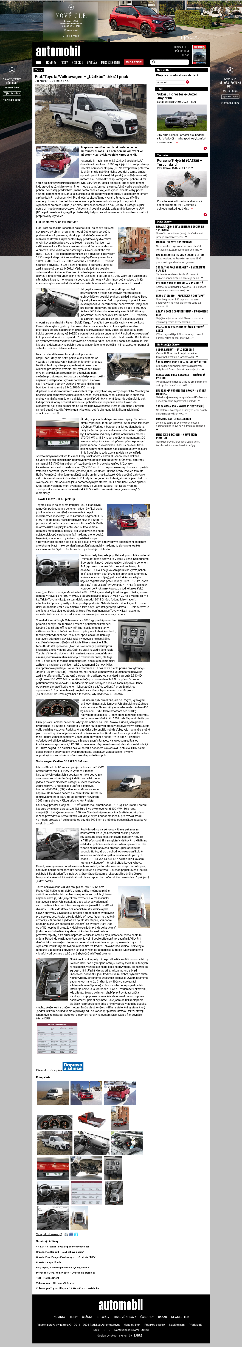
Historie (77, 62)
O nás (185, 55)
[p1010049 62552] (127, 1153)
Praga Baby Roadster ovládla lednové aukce (180, 328)
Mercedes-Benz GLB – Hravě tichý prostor (176, 436)
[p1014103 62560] (114, 1203)
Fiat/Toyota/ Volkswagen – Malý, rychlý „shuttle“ (63, 1267)
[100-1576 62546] (120, 1103)
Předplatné (182, 51)
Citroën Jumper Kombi (48, 1262)
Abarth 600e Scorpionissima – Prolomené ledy (182, 312)
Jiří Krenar (41, 81)
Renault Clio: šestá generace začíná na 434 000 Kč (180, 228)
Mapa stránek (131, 1324)
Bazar (162, 1317)
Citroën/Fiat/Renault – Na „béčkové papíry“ (60, 1252)
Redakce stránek (154, 1324)
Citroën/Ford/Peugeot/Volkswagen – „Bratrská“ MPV (65, 1257)
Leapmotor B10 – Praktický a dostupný (180, 295)
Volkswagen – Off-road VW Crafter (55, 1283)
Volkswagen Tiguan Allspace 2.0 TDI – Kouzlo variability (67, 1288)
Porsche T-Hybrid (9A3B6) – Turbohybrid (179, 162)
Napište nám (177, 1324)
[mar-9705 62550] (55, 1153)
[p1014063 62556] (54, 1203)
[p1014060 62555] (113, 1178)
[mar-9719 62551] (92, 1153)
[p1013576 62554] (87, 1178)
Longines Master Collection (173, 419)
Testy (64, 62)
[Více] (205, 149)
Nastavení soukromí (126, 1330)
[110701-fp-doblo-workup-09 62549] (120, 1129)
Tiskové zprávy (125, 1317)
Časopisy (147, 1317)
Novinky (51, 62)
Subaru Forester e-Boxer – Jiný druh (178, 96)
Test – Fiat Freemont (47, 1278)
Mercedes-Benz (110, 62)
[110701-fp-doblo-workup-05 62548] (92, 1129)
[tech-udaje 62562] (57, 1024)
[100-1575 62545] (87, 1103)
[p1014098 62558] (79, 1228)
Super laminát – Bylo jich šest (175, 349)
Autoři (145, 1330)
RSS (96, 1330)
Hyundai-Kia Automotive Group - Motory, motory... (181, 392)
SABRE (138, 1335)
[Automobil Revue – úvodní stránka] (62, 71)
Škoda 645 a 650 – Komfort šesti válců (180, 406)
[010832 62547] (55, 1129)
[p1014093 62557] (54, 1103)
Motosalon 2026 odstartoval (174, 242)
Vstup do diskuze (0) (49, 1234)
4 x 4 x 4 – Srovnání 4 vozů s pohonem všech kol (62, 1246)
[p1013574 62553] (54, 1178)
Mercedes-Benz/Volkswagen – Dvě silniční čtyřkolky (65, 1272)
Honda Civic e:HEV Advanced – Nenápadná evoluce (180, 376)
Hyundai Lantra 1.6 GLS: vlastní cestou (180, 255)
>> (177, 142)
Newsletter (181, 47)
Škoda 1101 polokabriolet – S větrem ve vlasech (180, 268)
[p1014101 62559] (54, 1228)
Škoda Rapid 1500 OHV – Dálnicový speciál (182, 362)
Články (87, 1317)
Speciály (92, 62)
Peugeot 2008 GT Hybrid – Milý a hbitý (179, 283)
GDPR (106, 1330)
